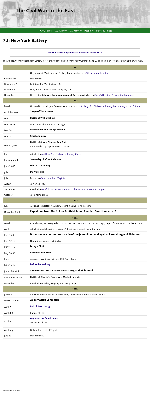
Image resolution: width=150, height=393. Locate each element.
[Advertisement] (75, 368)
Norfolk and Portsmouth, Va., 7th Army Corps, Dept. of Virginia (73, 189)
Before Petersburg (40, 264)
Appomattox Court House (44, 318)
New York (96, 52)
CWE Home (46, 30)
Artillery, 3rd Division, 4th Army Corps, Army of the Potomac (111, 106)
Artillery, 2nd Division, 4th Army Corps (61, 154)
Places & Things (104, 30)
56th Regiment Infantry (96, 73)
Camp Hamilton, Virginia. (52, 178)
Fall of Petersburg (40, 306)
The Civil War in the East (45, 10)
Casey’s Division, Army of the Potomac (113, 94)
